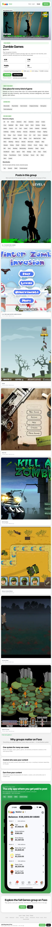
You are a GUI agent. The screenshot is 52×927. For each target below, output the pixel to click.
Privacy (31, 915)
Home (29, 4)
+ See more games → (6, 734)
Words (45, 917)
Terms (27, 915)
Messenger (12, 917)
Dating (17, 917)
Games (41, 917)
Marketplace (32, 917)
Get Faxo (46, 4)
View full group (17, 74)
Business (22, 917)
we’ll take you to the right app (19, 78)
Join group (7, 74)
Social (7, 917)
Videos (26, 917)
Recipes (37, 917)
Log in (33, 4)
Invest (38, 4)
